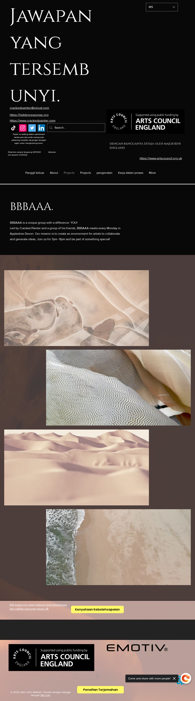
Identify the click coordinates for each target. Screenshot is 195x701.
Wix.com (45, 695)
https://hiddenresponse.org (29, 114)
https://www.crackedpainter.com (32, 120)
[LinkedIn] (41, 128)
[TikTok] (13, 128)
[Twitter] (32, 128)
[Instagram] (22, 128)
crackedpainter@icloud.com (29, 107)
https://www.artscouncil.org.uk (161, 158)
